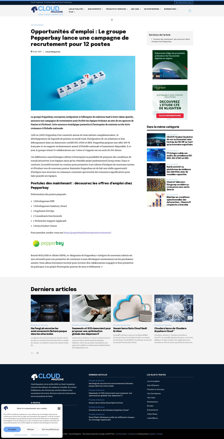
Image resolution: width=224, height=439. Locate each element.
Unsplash (152, 434)
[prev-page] (32, 353)
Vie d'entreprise (37, 25)
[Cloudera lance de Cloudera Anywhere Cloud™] (173, 308)
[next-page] (37, 353)
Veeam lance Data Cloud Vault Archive (106, 403)
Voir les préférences (50, 429)
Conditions (132, 434)
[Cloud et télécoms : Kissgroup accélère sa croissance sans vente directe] (156, 184)
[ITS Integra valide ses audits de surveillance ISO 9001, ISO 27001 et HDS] (156, 154)
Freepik (160, 434)
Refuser (30, 429)
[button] (59, 408)
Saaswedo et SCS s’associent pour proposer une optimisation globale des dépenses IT (91, 331)
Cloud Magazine (52, 52)
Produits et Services (39, 325)
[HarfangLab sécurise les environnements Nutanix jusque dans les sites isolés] (50, 308)
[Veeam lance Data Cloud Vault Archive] (132, 308)
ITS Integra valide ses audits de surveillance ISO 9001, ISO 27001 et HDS (179, 155)
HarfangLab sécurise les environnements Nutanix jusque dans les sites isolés (49, 331)
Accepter (12, 429)
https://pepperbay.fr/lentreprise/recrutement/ (87, 232)
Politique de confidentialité (39, 435)
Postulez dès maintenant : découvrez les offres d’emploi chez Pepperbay (170, 40)
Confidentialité (121, 434)
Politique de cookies (20, 435)
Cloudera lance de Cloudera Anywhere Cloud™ (109, 410)
